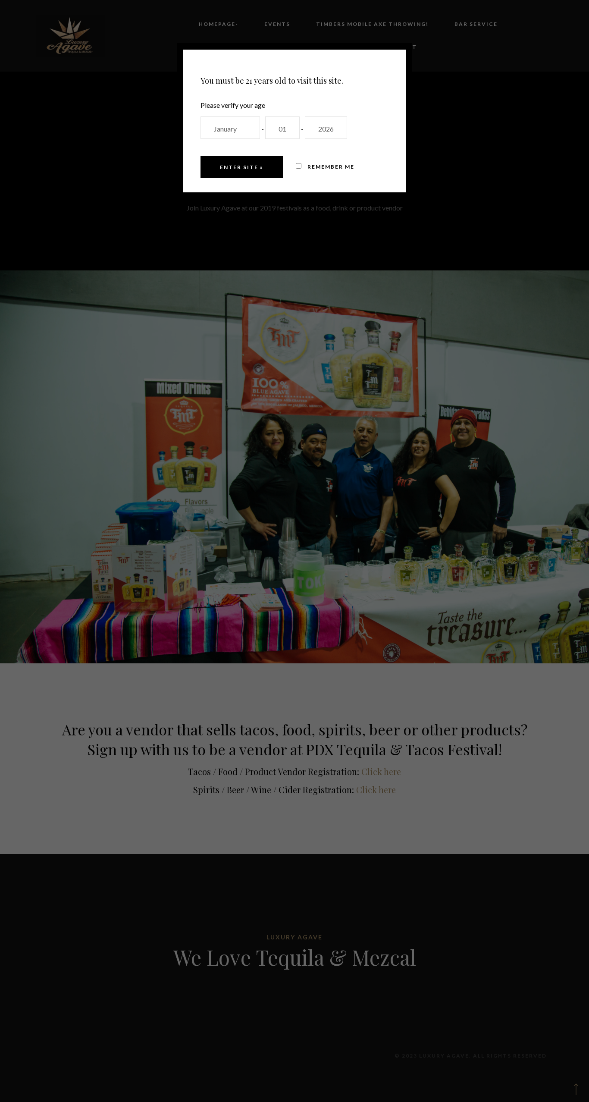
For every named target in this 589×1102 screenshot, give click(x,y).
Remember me (330, 166)
